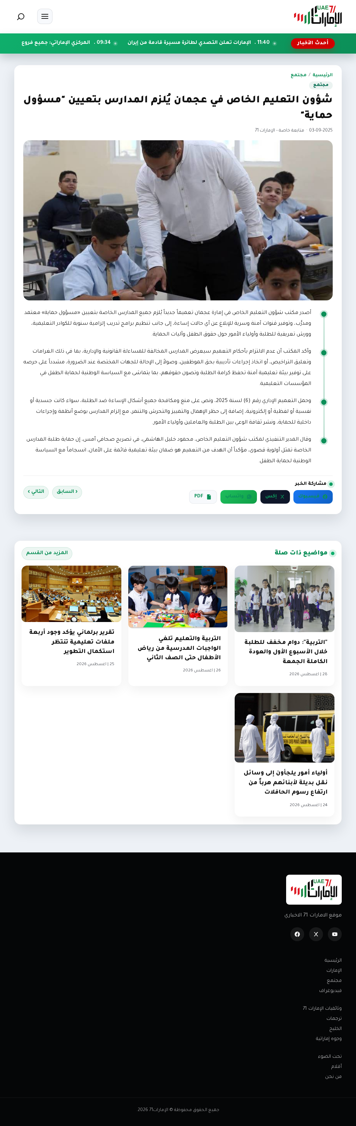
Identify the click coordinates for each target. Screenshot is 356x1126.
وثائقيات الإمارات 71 (322, 1008)
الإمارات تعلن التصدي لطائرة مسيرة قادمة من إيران (236, 43)
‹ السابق (67, 492)
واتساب (234, 496)
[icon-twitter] (316, 934)
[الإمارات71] (318, 16)
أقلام (336, 1067)
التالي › (36, 492)
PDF (198, 496)
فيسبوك (308, 496)
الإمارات (334, 971)
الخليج (335, 1029)
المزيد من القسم (47, 553)
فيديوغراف (330, 991)
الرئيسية (323, 75)
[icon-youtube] (335, 934)
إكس (271, 496)
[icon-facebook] (297, 934)
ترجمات (334, 1019)
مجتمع (299, 75)
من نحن (333, 1077)
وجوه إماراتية (329, 1039)
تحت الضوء (330, 1057)
